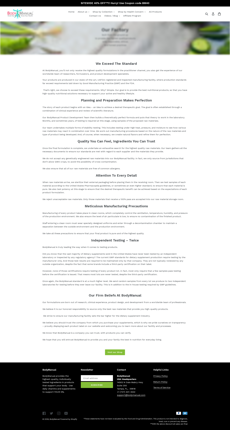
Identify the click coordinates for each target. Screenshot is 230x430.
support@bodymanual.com (131, 395)
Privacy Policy (160, 376)
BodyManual (55, 419)
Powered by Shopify (68, 419)
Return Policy (160, 382)
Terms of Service (161, 387)
